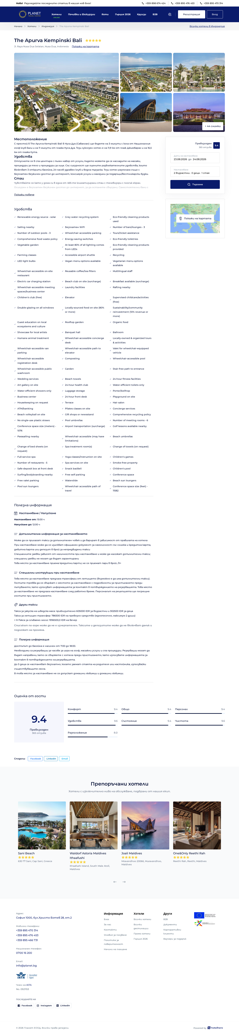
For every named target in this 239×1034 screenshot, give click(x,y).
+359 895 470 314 (213, 3)
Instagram (46, 1005)
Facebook (35, 758)
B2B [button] (155, 14)
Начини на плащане (115, 949)
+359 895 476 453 (184, 3)
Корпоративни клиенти (172, 931)
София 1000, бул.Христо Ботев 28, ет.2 (44, 917)
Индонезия (48, 26)
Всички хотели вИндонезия (207, 26)
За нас (107, 924)
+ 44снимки (213, 126)
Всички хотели (142, 919)
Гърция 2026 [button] (123, 14)
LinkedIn (51, 758)
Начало (18, 26)
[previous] (115, 882)
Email (65, 758)
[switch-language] (170, 14)
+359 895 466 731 (27, 940)
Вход (215, 14)
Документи (170, 924)
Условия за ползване (115, 935)
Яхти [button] (105, 14)
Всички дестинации (141, 926)
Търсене (197, 184)
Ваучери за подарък (174, 938)
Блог (106, 919)
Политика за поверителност (113, 942)
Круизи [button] (141, 14)
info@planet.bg (26, 965)
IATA (29, 984)
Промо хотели (142, 933)
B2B (165, 919)
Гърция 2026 (141, 938)
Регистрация (191, 14)
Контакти (110, 929)
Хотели (31, 26)
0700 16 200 (24, 952)
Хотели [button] (57, 14)
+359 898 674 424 (156, 3)
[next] (124, 882)
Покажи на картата (85, 46)
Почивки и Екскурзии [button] (81, 14)
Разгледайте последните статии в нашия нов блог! (53, 3)
